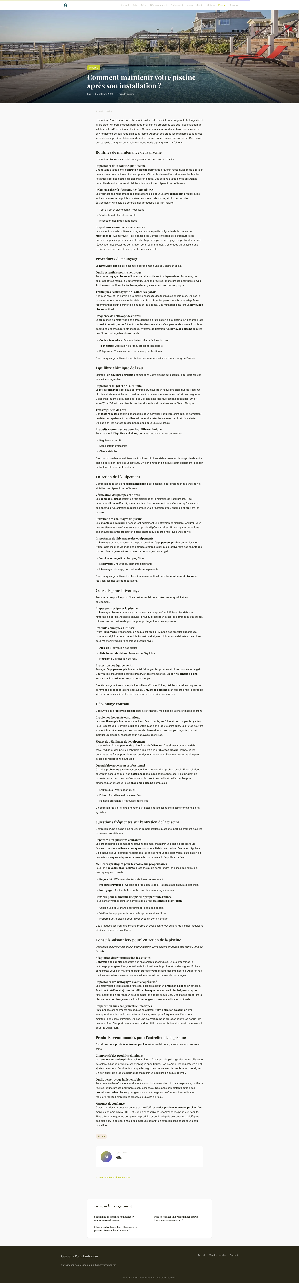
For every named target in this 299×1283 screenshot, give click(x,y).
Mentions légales (217, 1255)
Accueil (125, 5)
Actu (135, 5)
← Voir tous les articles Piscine (113, 1177)
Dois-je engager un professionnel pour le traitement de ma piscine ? (176, 1218)
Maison (211, 5)
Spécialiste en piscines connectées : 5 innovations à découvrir (114, 1218)
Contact (234, 1255)
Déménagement (158, 5)
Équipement (177, 5)
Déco (144, 5)
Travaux (234, 5)
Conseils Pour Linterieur (80, 1256)
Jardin (200, 5)
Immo (190, 5)
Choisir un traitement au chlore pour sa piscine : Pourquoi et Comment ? (115, 1228)
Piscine (222, 5)
